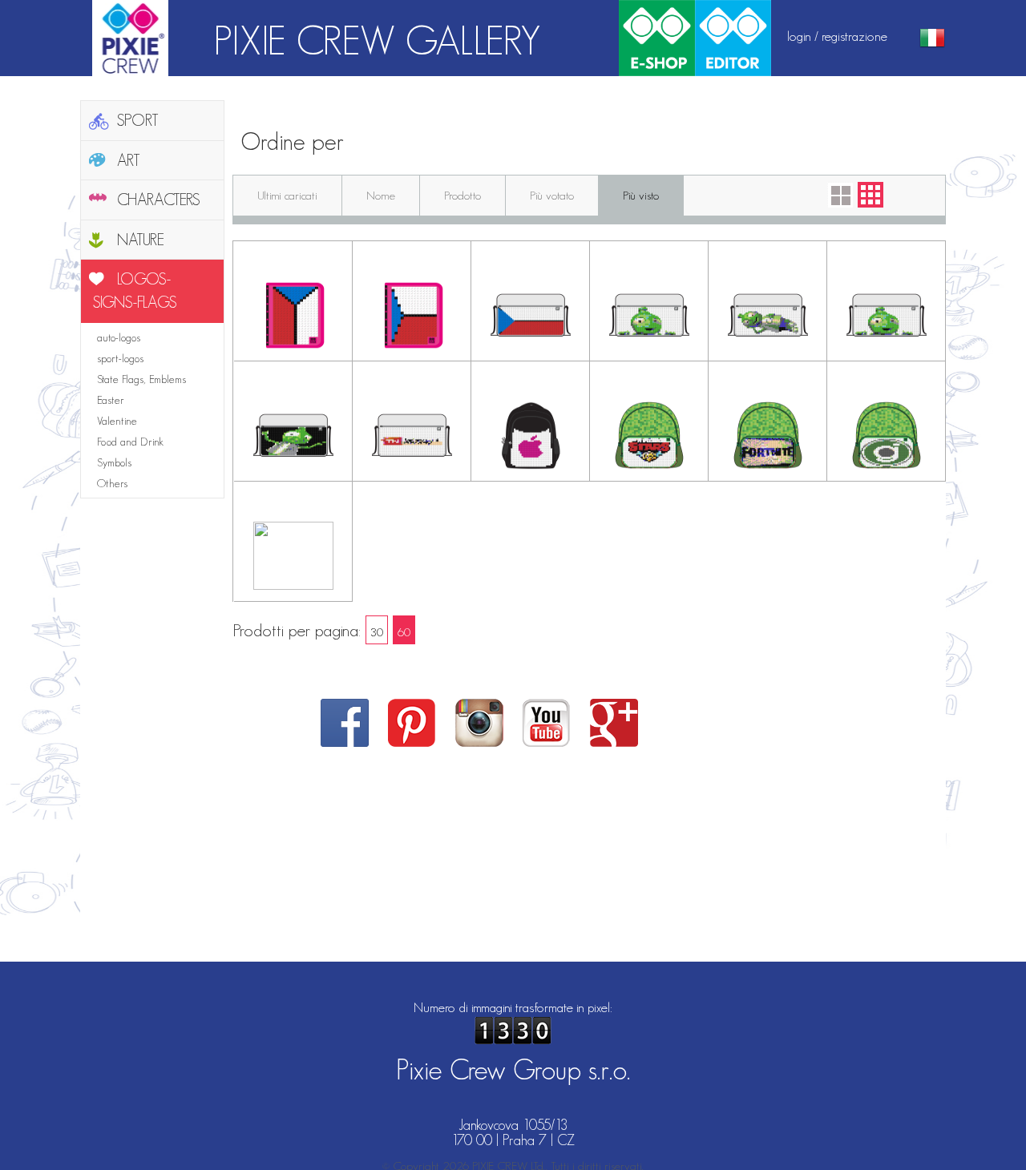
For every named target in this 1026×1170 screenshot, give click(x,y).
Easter (110, 399)
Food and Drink (130, 441)
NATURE (140, 239)
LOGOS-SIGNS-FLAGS (135, 290)
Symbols (114, 462)
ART (128, 160)
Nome (380, 195)
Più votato (552, 195)
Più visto (641, 195)
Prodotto (462, 195)
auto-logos (118, 337)
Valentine (117, 420)
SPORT (138, 120)
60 (404, 632)
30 (376, 632)
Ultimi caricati (287, 195)
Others (112, 483)
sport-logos (120, 358)
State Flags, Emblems (141, 379)
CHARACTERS (158, 199)
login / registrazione (837, 36)
